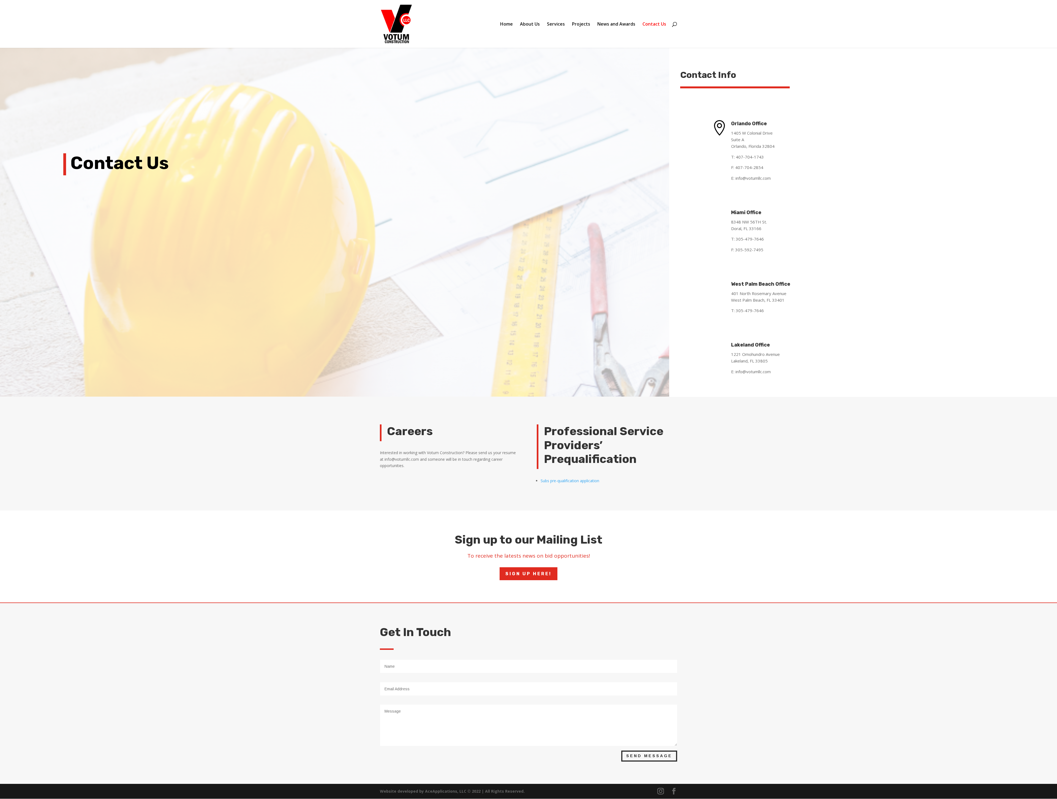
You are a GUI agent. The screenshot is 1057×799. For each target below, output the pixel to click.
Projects (581, 24)
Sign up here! (528, 573)
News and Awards (616, 24)
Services (556, 24)
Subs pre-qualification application (570, 480)
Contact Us (654, 24)
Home (506, 24)
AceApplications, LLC (446, 791)
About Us (530, 24)
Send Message (649, 756)
